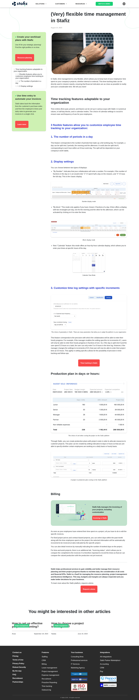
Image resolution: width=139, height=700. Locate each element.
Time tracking (47, 686)
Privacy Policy (18, 663)
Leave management (49, 668)
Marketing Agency (78, 668)
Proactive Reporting (49, 682)
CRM (44, 660)
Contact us (17, 652)
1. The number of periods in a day (28, 82)
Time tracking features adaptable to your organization (28, 70)
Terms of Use (17, 660)
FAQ (14, 674)
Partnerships (17, 682)
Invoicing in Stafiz (100, 518)
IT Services (75, 664)
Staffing (45, 657)
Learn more (21, 124)
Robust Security (19, 667)
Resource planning (24, 58)
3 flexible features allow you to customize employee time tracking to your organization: (29, 76)
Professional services (79, 660)
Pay (101, 671)
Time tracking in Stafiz (88, 363)
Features (45, 652)
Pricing (15, 656)
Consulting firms (77, 657)
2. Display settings (26, 86)
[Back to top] (134, 689)
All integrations (106, 657)
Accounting (104, 664)
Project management (50, 671)
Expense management (50, 675)
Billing (44, 664)
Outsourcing (46, 690)
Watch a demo (104, 4)
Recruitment (17, 678)
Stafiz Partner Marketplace (110, 660)
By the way (17, 671)
